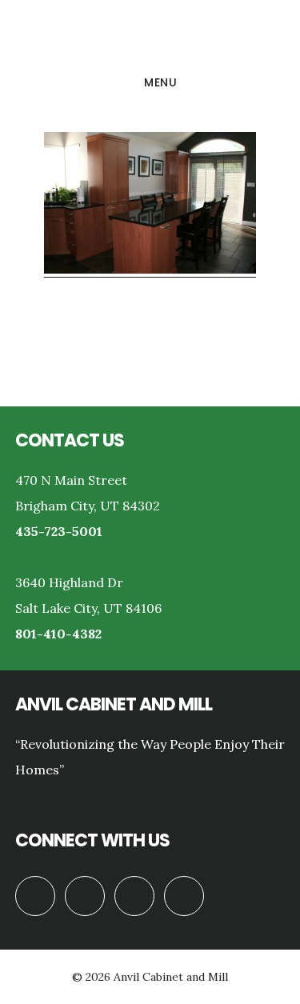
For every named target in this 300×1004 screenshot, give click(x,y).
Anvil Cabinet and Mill (150, 35)
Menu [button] (160, 82)
